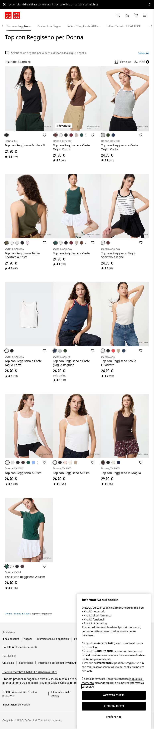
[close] (4, 4)
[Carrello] (136, 15)
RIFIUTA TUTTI (113, 706)
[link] (81, 4)
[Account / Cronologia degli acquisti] (127, 15)
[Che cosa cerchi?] (118, 15)
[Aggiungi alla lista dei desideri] (44, 135)
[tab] (18, 26)
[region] (114, 661)
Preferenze (114, 717)
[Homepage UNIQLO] (12, 15)
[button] (149, 26)
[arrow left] (4, 26)
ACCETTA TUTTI (114, 695)
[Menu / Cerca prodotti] (144, 15)
